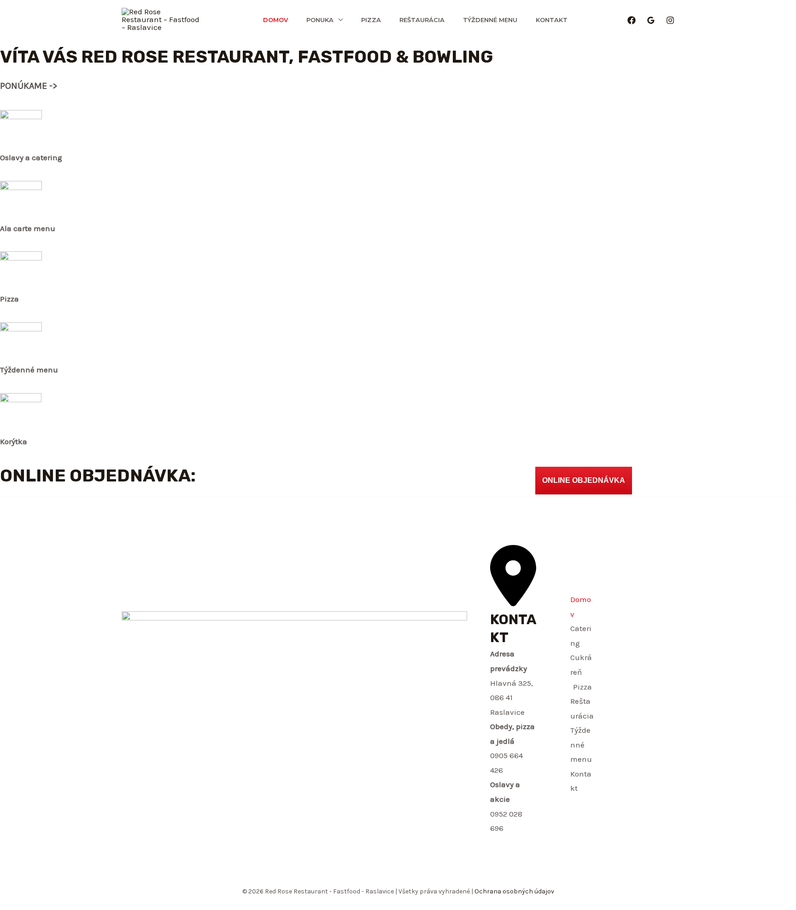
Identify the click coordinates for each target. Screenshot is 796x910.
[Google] (651, 20)
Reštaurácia (422, 19)
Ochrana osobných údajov (513, 891)
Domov (275, 19)
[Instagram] (670, 20)
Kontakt (552, 19)
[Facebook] (631, 20)
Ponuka (320, 19)
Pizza (371, 19)
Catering (580, 636)
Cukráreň (581, 665)
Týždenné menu (490, 19)
